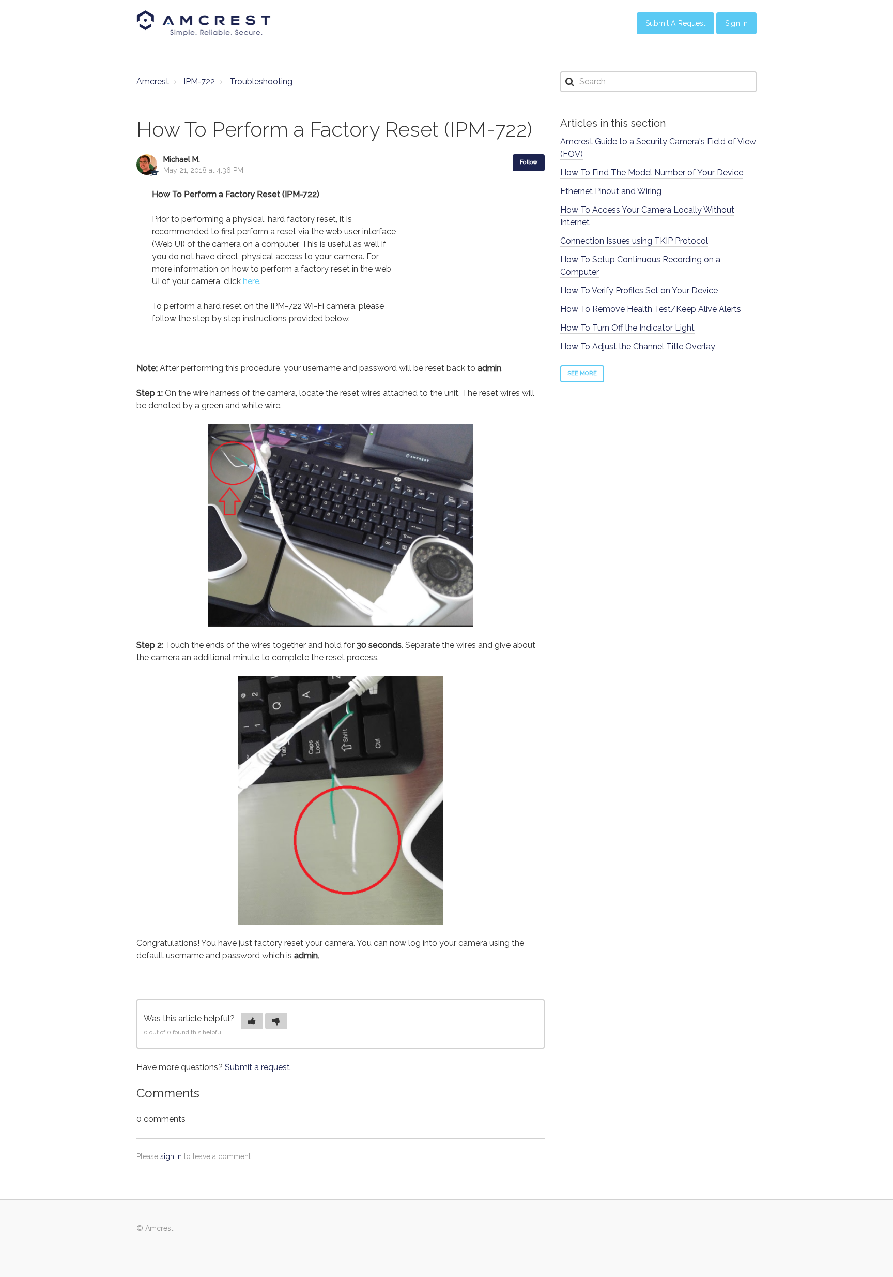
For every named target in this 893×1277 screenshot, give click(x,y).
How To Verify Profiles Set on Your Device (639, 290)
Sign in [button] (736, 23)
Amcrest (152, 81)
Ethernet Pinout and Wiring (610, 191)
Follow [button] (528, 162)
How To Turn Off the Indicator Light (627, 328)
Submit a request (257, 1067)
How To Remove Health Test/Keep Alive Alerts (650, 309)
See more (582, 373)
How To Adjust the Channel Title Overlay (637, 346)
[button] (252, 1021)
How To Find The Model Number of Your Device (651, 172)
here (251, 281)
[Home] (203, 23)
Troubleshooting (260, 81)
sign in (171, 1156)
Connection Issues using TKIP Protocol (634, 241)
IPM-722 (199, 81)
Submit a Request (675, 23)
